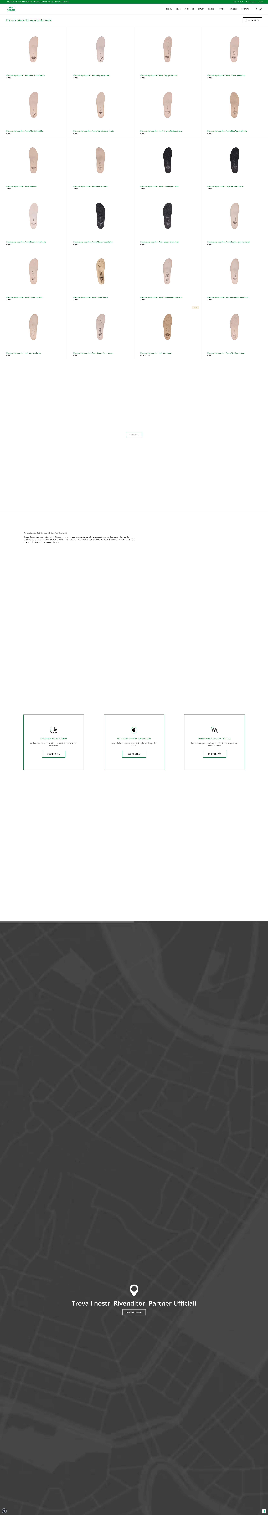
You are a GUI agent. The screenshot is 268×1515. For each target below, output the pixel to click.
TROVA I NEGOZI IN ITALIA (134, 1312)
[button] (4, 1510)
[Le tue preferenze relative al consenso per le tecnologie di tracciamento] (264, 1511)
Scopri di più (53, 754)
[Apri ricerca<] (256, 9)
